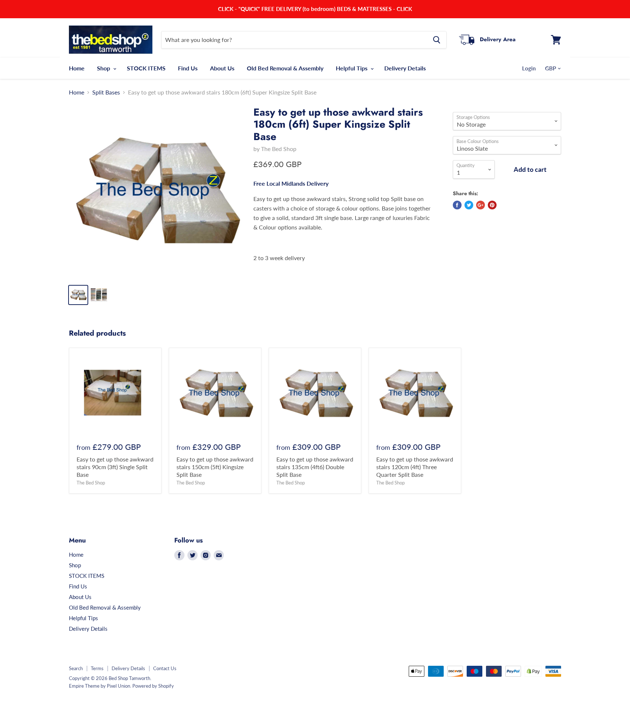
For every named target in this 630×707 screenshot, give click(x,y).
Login (529, 68)
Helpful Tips (352, 68)
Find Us (188, 68)
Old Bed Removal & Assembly (285, 68)
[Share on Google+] (480, 205)
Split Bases (106, 92)
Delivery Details (405, 68)
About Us (222, 68)
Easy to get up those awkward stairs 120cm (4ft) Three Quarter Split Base (414, 467)
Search (76, 668)
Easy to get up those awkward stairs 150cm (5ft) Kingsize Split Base (214, 467)
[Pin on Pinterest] (492, 205)
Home (77, 68)
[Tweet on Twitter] (468, 205)
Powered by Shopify (153, 686)
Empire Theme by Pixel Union (99, 686)
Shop (104, 68)
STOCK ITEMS (146, 68)
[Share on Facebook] (457, 205)
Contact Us (164, 668)
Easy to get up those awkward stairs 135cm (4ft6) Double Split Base (314, 467)
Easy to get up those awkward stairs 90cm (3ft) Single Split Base (115, 467)
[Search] (436, 39)
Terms (97, 668)
